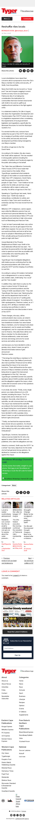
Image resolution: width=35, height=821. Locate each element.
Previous (6, 558)
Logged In (16, 575)
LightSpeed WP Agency (22, 818)
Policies (23, 811)
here (13, 468)
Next (30, 558)
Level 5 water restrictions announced (6, 513)
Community (27, 19)
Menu (5, 19)
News (14, 485)
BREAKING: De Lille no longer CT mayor (17, 513)
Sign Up (17, 655)
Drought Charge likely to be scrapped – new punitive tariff (28, 516)
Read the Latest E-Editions (17, 632)
